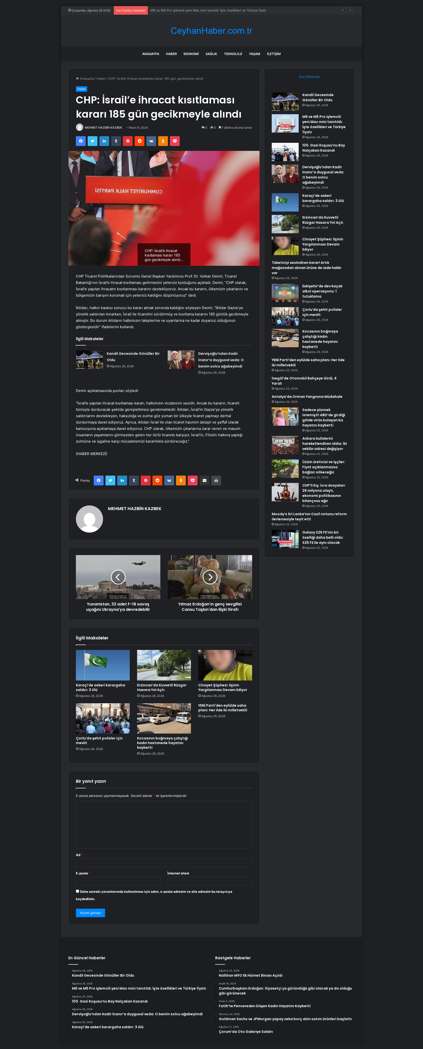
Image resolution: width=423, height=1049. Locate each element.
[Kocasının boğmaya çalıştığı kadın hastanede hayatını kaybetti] (164, 718)
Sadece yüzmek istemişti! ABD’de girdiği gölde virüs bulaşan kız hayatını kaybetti (323, 417)
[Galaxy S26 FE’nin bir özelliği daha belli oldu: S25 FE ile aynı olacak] (285, 539)
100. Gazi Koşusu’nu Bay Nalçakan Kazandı (182, 10)
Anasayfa (150, 54)
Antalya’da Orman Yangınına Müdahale (307, 396)
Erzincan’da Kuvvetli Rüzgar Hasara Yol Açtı (162, 687)
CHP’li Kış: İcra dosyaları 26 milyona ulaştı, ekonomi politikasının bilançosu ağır (323, 493)
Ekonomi (191, 54)
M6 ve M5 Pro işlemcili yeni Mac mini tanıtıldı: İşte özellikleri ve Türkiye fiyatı (324, 124)
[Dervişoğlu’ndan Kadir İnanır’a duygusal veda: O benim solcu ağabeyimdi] (181, 359)
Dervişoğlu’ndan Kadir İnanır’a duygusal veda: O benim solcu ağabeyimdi (221, 360)
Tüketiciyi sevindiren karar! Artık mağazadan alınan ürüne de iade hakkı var (306, 267)
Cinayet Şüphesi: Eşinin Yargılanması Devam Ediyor (222, 687)
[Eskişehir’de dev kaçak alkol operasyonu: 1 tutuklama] (285, 293)
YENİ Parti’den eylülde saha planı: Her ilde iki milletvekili (222, 708)
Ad (79, 855)
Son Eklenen (309, 76)
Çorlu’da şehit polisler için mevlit (99, 740)
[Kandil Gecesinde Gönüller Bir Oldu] (89, 359)
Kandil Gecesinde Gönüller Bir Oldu (318, 97)
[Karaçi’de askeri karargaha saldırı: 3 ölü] (103, 665)
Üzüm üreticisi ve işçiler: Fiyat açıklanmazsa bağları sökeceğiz (323, 467)
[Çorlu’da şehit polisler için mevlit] (103, 718)
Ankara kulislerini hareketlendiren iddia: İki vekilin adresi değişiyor (324, 443)
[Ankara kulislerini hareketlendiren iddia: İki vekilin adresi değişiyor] (285, 445)
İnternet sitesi (178, 873)
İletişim (274, 54)
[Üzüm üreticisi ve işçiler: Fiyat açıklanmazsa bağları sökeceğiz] (285, 468)
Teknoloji (233, 54)
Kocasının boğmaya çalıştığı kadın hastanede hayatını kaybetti (162, 743)
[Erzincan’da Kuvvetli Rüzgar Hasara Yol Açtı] (164, 665)
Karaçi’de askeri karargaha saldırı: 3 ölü (100, 687)
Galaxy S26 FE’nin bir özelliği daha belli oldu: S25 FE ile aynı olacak (322, 537)
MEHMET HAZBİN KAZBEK (103, 127)
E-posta (83, 873)
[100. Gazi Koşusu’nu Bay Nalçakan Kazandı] (285, 152)
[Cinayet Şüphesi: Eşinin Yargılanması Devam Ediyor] (225, 665)
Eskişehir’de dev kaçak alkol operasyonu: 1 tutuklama (322, 291)
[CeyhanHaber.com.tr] (211, 31)
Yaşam (254, 54)
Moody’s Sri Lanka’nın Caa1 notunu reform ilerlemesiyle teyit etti (309, 517)
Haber (171, 54)
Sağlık (211, 54)
